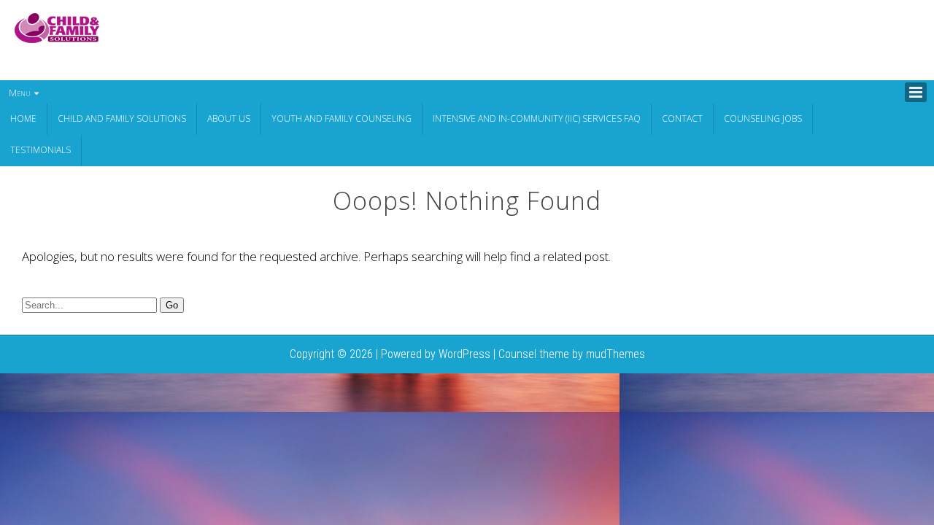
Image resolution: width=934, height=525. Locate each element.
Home (23, 118)
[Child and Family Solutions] (57, 39)
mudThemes (615, 354)
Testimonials (40, 150)
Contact (682, 118)
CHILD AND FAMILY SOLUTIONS (122, 118)
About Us (228, 118)
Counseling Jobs (763, 118)
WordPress (464, 354)
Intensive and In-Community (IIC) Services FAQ (537, 118)
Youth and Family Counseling (341, 118)
